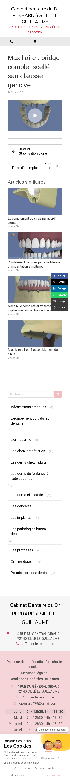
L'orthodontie (21, 439)
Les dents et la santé (27, 495)
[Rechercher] (58, 394)
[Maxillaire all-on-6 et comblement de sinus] (35, 333)
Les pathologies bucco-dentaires (29, 531)
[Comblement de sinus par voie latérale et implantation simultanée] (35, 245)
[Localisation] (35, 41)
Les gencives (21, 506)
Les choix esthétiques (28, 451)
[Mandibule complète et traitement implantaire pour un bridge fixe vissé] (35, 289)
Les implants (21, 517)
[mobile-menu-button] (58, 41)
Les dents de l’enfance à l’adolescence (29, 476)
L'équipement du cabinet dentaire (30, 420)
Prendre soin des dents (29, 573)
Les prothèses (22, 550)
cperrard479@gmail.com (38, 703)
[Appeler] (11, 41)
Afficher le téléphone (38, 644)
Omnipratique (21, 561)
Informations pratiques (28, 407)
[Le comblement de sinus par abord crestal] (35, 201)
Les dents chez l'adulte (29, 462)
